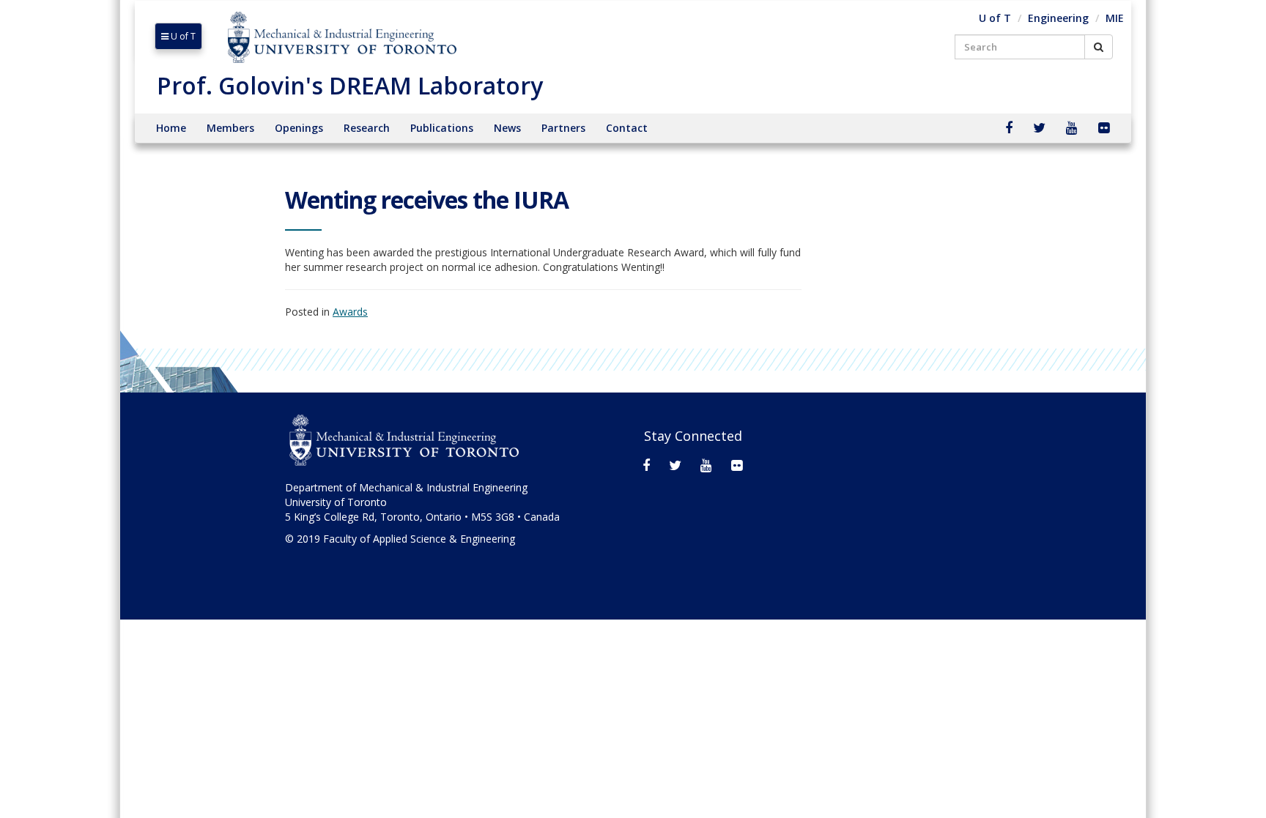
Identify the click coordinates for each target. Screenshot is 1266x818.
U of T (182, 36)
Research (367, 128)
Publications (441, 128)
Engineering (1058, 18)
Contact (627, 128)
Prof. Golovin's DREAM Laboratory (350, 85)
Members (230, 128)
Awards (350, 312)
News (507, 128)
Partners (563, 128)
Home (171, 128)
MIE (1115, 18)
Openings (299, 128)
